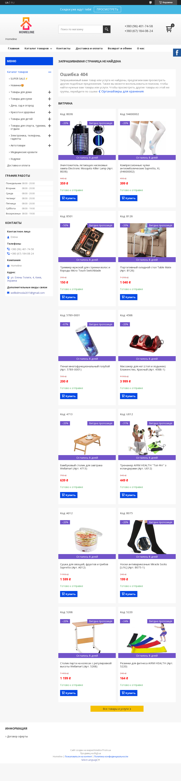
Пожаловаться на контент (78, 756)
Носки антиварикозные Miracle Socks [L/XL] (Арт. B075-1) (143, 566)
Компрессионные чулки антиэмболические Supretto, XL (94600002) (140, 168)
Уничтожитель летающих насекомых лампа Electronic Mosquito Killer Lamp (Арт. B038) (86, 168)
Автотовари (18, 145)
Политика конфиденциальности (111, 756)
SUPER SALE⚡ (19, 78)
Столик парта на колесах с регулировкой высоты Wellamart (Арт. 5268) (86, 665)
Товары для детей (22, 119)
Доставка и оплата (89, 48)
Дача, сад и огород (22, 105)
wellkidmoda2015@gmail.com (28, 292)
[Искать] (106, 29)
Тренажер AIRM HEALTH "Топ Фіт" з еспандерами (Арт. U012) (143, 467)
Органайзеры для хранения (122, 91)
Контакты (63, 48)
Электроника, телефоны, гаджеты (26, 137)
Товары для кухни (21, 98)
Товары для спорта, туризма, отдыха (28, 127)
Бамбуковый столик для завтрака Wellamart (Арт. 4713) (81, 467)
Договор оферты (17, 736)
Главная (13, 48)
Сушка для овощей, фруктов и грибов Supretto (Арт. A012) (84, 566)
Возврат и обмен (120, 48)
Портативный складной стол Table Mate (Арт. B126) (145, 269)
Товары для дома (21, 92)
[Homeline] (26, 25)
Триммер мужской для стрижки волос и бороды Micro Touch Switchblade (85, 269)
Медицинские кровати (24, 152)
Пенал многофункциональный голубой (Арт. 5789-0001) (85, 368)
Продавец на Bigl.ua (90, 753)
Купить (71, 198)
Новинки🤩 (17, 85)
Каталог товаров (37, 48)
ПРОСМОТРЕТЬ (107, 9)
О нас (140, 48)
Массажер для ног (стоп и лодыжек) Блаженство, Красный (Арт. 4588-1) (143, 368)
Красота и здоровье (23, 112)
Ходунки (15, 158)
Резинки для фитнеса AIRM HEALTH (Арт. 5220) (146, 665)
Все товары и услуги (116, 708)
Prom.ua (106, 750)
